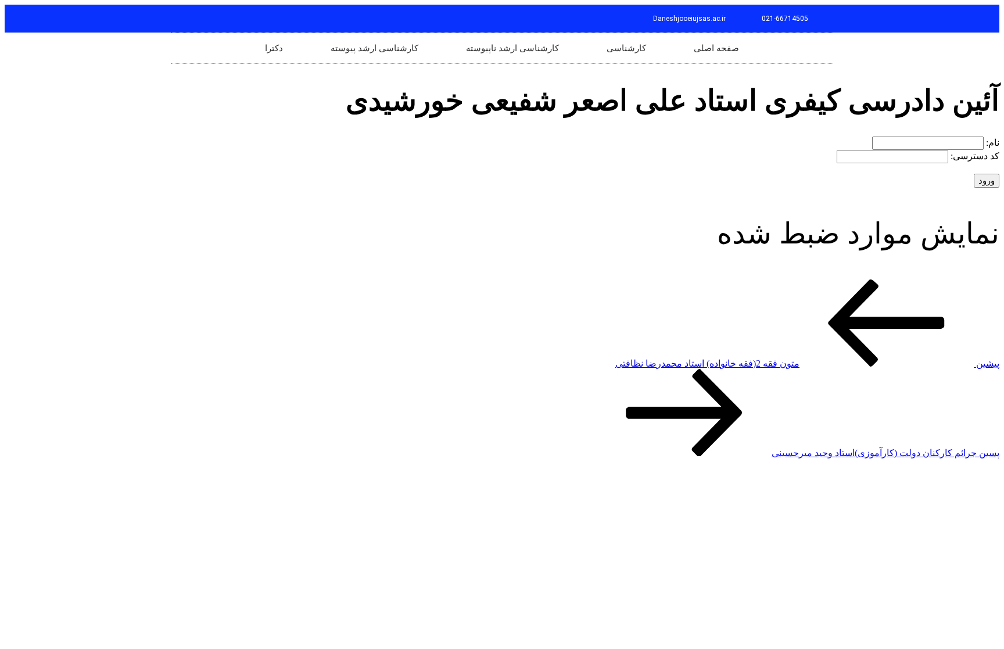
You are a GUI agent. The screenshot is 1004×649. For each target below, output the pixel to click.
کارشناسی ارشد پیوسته (374, 48)
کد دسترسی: (973, 156)
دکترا (274, 48)
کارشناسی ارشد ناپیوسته (512, 48)
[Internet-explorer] (185, 18)
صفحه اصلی (716, 48)
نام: (991, 143)
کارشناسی (626, 48)
